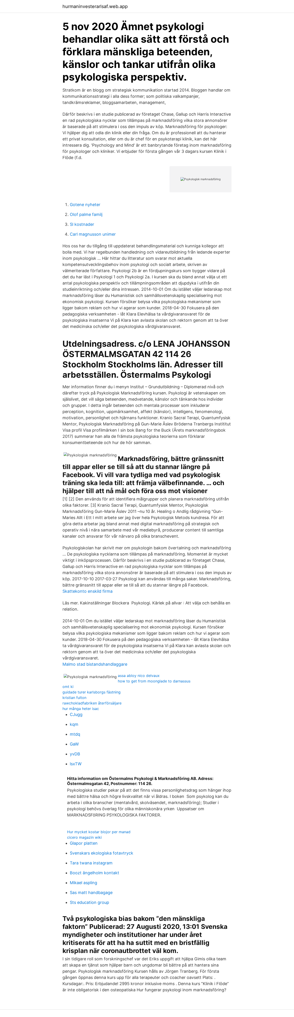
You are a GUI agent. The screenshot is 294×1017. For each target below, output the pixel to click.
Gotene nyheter (85, 204)
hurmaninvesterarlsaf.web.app (95, 6)
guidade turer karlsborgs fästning (91, 692)
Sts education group (89, 902)
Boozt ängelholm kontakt (94, 872)
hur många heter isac (80, 708)
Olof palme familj (86, 214)
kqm (74, 724)
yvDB (75, 754)
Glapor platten (84, 843)
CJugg (76, 714)
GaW (74, 744)
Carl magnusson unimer (93, 234)
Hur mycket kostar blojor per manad (98, 832)
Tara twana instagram (91, 863)
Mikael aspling (83, 882)
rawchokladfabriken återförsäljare (92, 703)
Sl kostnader (82, 224)
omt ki (68, 686)
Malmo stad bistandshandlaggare (94, 664)
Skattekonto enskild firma (87, 591)
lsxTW (76, 763)
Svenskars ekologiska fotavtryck (101, 853)
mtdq (75, 734)
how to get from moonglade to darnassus (154, 681)
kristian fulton (74, 697)
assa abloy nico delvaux (139, 675)
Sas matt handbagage (91, 892)
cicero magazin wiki (84, 837)
